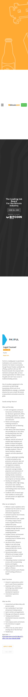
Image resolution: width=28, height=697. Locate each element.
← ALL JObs (8, 652)
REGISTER (24, 105)
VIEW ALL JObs (14, 210)
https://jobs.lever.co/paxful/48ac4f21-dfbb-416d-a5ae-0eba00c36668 (12, 637)
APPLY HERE (8, 646)
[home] (14, 105)
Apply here (6, 355)
